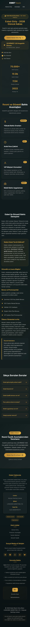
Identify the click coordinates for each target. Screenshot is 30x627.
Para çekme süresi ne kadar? (11, 402)
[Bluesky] (24, 554)
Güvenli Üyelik (15, 538)
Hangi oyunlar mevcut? (10, 415)
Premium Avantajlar (15, 532)
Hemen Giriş (8, 6)
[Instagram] (5, 554)
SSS (24, 6)
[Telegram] (10, 554)
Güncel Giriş (15, 530)
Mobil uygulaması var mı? (10, 408)
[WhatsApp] (15, 554)
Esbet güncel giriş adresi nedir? (12, 382)
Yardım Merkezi (15, 535)
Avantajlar (17, 6)
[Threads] (20, 554)
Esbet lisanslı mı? (8, 389)
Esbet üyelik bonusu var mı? (11, 395)
